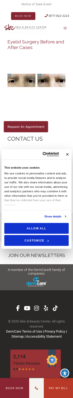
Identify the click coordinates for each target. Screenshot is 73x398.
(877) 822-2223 (58, 16)
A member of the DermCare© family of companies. (36, 271)
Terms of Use (32, 331)
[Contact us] (36, 388)
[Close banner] (67, 154)
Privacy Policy (55, 331)
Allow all (36, 228)
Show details (52, 216)
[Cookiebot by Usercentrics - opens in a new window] (44, 154)
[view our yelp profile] (46, 308)
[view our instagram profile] (36, 308)
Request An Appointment (25, 127)
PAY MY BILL (58, 388)
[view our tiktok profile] (55, 308)
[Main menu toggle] (65, 28)
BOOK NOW (23, 16)
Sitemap (17, 336)
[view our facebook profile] (18, 308)
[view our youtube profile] (27, 308)
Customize (34, 240)
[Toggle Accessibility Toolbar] (64, 373)
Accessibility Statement (44, 336)
